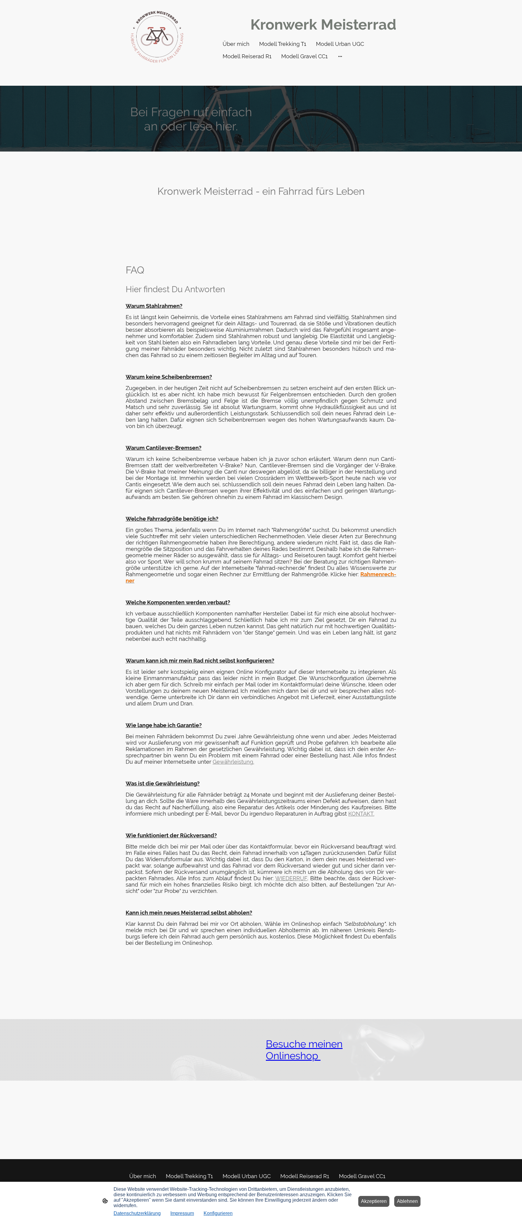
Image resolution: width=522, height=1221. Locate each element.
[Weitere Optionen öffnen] (340, 56)
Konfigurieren (218, 1213)
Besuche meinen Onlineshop (304, 1050)
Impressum (182, 1213)
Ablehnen (407, 1201)
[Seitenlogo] (157, 37)
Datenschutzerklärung (137, 1213)
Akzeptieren (374, 1201)
